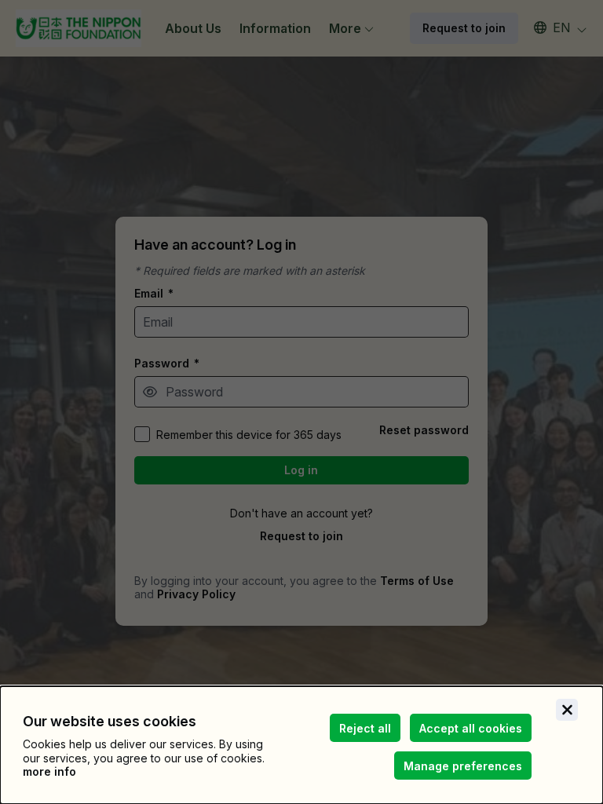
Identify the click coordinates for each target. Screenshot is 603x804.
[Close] (567, 710)
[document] (301, 745)
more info (49, 771)
